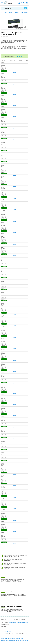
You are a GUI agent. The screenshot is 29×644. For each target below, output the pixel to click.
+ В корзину (4, 71)
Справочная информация (21, 640)
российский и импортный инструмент (18, 622)
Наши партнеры (10, 638)
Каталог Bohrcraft (10, 640)
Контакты (3, 638)
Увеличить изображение (25, 27)
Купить (14, 72)
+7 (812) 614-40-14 (7, 631)
